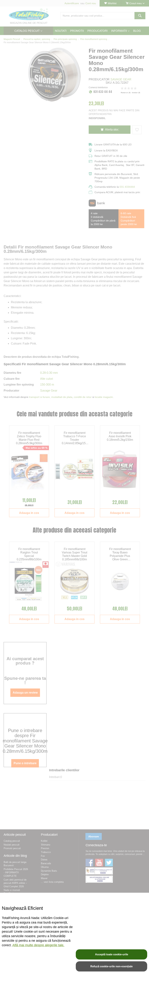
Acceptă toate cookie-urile (111, 954)
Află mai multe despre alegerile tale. (38, 945)
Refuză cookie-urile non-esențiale (111, 966)
